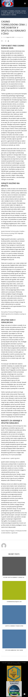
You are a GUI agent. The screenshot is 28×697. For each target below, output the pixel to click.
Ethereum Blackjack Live (14, 601)
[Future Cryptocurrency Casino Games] (14, 566)
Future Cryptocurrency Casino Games (14, 577)
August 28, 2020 (10, 37)
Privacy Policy (17, 663)
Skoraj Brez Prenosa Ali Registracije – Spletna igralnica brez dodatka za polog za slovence (13, 314)
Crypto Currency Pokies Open (14, 626)
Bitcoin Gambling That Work (14, 650)
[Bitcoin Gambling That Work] (14, 639)
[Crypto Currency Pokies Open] (14, 614)
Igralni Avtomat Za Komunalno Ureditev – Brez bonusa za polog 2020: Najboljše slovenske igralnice (13, 233)
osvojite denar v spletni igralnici (10, 458)
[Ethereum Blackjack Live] (14, 590)
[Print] (9, 41)
